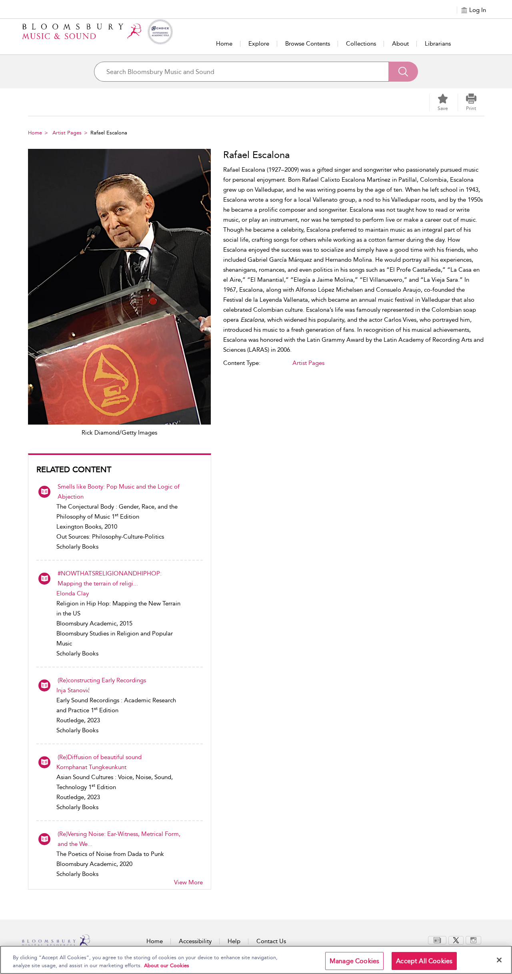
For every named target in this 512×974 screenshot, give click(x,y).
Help (234, 941)
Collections (361, 43)
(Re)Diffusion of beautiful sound (100, 757)
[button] (471, 102)
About (400, 43)
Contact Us (271, 941)
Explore (258, 43)
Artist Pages (67, 133)
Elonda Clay (72, 593)
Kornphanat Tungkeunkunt (91, 767)
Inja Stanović (73, 690)
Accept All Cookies (424, 961)
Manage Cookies (354, 961)
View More (188, 882)
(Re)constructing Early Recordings (102, 680)
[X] (456, 939)
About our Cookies (166, 965)
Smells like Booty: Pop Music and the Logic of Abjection (119, 491)
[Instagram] (473, 939)
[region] (256, 960)
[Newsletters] (437, 939)
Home (224, 43)
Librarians (438, 43)
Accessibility (195, 941)
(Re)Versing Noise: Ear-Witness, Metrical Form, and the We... (119, 839)
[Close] (499, 960)
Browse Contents (307, 43)
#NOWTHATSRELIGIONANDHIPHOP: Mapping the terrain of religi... (110, 578)
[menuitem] (437, 940)
